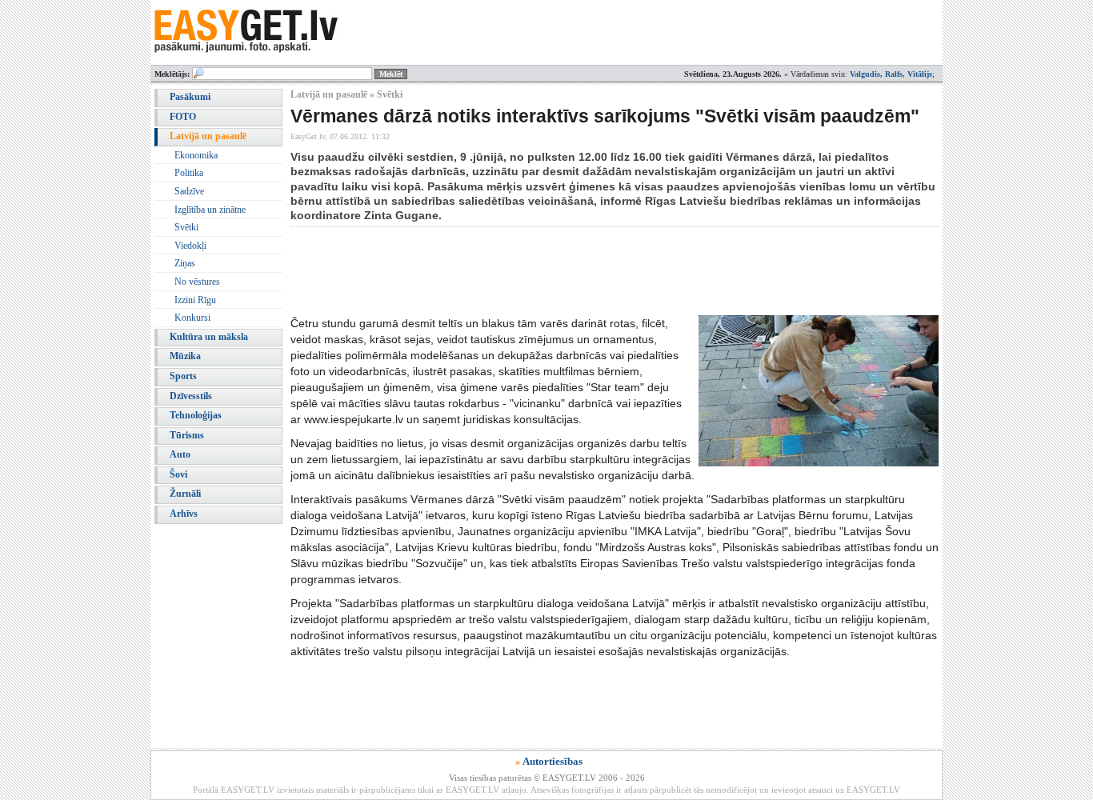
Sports (183, 376)
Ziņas (184, 263)
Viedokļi (190, 245)
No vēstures (197, 281)
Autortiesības (552, 761)
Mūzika (185, 356)
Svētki (186, 227)
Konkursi (192, 317)
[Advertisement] (581, 271)
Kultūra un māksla (209, 336)
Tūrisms (187, 435)
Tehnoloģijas (196, 415)
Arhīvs (184, 513)
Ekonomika (196, 155)
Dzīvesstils (191, 396)
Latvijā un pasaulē (208, 136)
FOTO (183, 116)
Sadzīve (189, 191)
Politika (188, 172)
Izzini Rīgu (195, 300)
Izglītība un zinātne (210, 209)
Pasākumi (190, 96)
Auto (180, 454)
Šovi (178, 474)
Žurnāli (185, 493)
